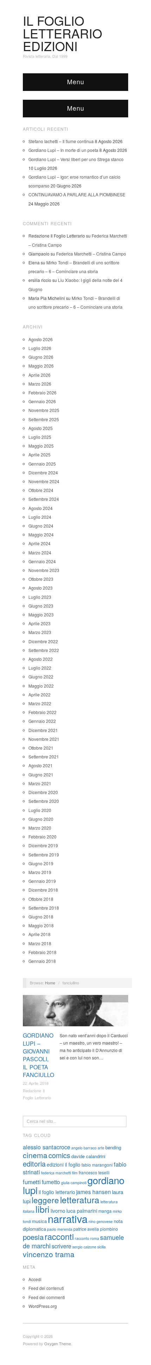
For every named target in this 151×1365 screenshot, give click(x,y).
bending (113, 1147)
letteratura (79, 1199)
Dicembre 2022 (43, 641)
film (75, 1172)
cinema (35, 1155)
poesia (33, 1236)
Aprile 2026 (39, 375)
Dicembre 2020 (43, 792)
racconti (59, 1236)
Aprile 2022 (39, 694)
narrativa (67, 1218)
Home (50, 982)
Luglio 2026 (39, 348)
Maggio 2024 (41, 534)
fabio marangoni (97, 1165)
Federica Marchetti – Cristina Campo (91, 254)
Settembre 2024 (43, 499)
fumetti (32, 1182)
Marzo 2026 (39, 384)
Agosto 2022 (40, 659)
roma (94, 1238)
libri (42, 1209)
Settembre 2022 (43, 650)
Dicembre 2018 (43, 890)
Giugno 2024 (40, 526)
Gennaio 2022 (42, 721)
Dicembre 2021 (43, 730)
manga (105, 1211)
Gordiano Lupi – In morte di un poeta (63, 150)
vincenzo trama (48, 1254)
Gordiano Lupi (112, 998)
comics (59, 1155)
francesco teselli (94, 1172)
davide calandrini (88, 1156)
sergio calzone (84, 1246)
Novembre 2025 (43, 410)
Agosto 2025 (40, 428)
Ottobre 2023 (40, 579)
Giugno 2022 (40, 677)
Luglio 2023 (39, 597)
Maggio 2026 (41, 366)
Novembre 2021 (43, 739)
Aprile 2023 (39, 623)
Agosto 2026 (40, 339)
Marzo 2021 (39, 783)
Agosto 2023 (40, 588)
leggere (45, 1199)
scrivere (61, 1246)
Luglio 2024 (39, 517)
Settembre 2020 (43, 801)
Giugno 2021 (40, 774)
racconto (82, 1238)
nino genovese (100, 1221)
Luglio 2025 (39, 437)
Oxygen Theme (57, 1343)
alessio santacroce (46, 1147)
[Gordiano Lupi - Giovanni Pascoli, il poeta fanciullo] (75, 1012)
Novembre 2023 (43, 570)
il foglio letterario (57, 1191)
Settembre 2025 (43, 419)
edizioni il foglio (63, 1164)
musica (39, 1221)
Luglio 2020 (39, 810)
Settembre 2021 (43, 757)
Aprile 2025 (39, 454)
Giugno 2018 (40, 917)
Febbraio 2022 (42, 712)
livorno (58, 1210)
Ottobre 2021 (40, 748)
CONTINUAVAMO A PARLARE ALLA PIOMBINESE (76, 194)
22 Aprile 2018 (35, 1083)
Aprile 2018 (39, 934)
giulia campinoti (73, 1182)
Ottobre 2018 (40, 899)
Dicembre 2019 (43, 845)
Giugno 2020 (40, 819)
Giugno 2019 (40, 863)
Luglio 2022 (39, 668)
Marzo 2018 (39, 943)
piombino (109, 1229)
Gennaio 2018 (42, 961)
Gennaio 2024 (42, 561)
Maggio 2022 (41, 686)
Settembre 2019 (43, 854)
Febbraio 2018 (42, 952)
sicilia (101, 1246)
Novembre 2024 (43, 481)
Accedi (34, 1279)
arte (101, 1147)
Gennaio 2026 (42, 401)
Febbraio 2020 (42, 837)
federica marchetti (56, 1172)
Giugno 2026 (40, 357)
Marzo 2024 (39, 552)
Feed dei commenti (46, 1297)
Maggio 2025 (41, 446)
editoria (34, 1163)
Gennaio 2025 (42, 464)
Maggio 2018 (41, 925)
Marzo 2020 (39, 828)
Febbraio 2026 (42, 392)
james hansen (93, 1191)
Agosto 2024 (40, 508)
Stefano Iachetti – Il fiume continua (61, 141)
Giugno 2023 (40, 606)
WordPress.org (42, 1306)
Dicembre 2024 (43, 472)
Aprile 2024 (39, 543)
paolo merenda (59, 1229)
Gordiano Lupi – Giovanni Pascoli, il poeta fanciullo (38, 1055)
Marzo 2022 (39, 703)
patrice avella (86, 1229)
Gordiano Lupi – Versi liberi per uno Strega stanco (76, 159)
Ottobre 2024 (40, 490)
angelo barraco (84, 1147)
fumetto (51, 1182)
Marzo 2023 (39, 632)
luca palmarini (81, 1210)
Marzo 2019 (39, 872)
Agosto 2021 (40, 765)
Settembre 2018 (43, 908)
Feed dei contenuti (46, 1288)
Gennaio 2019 (42, 881)
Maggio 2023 (41, 614)
